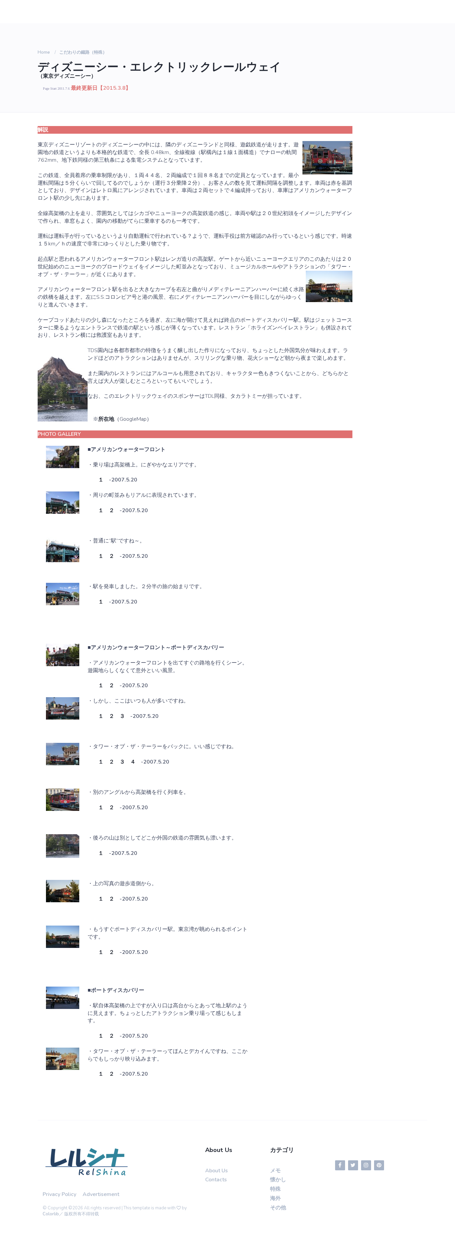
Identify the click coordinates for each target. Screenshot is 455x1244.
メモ (275, 1170)
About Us (216, 1170)
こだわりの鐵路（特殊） (83, 52)
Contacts (216, 1179)
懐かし (278, 1179)
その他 (278, 1207)
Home (44, 52)
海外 (275, 1198)
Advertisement (101, 1194)
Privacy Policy (59, 1194)
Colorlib (51, 1214)
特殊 (275, 1189)
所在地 (106, 419)
